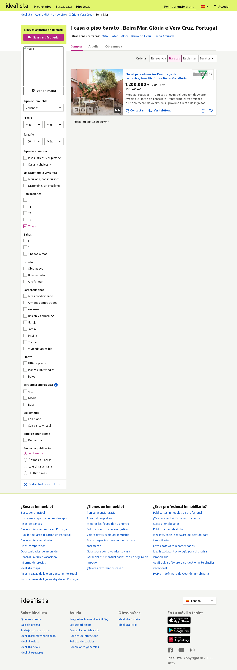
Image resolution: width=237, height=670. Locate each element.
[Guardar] (211, 110)
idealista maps (30, 568)
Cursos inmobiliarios (166, 524)
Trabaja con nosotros (35, 630)
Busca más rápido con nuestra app (44, 518)
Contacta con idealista (85, 630)
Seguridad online (80, 625)
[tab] (77, 47)
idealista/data (30, 641)
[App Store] (179, 620)
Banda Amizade (164, 36)
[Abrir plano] (76, 110)
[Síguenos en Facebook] (170, 650)
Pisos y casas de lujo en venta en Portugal (49, 574)
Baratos (174, 58)
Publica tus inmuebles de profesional (177, 513)
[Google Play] (178, 630)
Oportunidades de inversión (39, 551)
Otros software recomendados (174, 546)
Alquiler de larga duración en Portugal (46, 535)
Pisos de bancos (31, 524)
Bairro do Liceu (141, 36)
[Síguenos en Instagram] (192, 650)
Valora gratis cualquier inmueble (108, 535)
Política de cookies (82, 641)
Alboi (124, 36)
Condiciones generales (84, 647)
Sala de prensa (30, 625)
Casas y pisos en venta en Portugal (44, 529)
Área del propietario (100, 518)
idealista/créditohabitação (38, 636)
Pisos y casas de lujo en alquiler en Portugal (50, 579)
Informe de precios (33, 562)
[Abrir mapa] (90, 110)
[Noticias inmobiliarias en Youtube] (181, 650)
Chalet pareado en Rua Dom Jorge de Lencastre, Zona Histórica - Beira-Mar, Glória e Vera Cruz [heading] (157, 76)
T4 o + (32, 226)
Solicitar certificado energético (107, 529)
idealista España (129, 619)
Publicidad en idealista (168, 529)
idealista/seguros (32, 652)
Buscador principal (33, 513)
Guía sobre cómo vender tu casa (108, 551)
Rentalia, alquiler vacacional (39, 557)
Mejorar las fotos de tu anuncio (108, 524)
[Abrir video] (83, 110)
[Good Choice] (203, 74)
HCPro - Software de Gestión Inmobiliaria (181, 574)
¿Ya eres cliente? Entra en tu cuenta (176, 518)
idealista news (30, 647)
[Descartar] (203, 110)
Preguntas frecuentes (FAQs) (89, 619)
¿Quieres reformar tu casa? (104, 568)
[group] (176, 58)
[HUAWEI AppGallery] (178, 640)
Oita (105, 36)
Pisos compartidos (33, 546)
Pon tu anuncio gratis (101, 513)
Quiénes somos (31, 619)
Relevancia (158, 58)
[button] (55, 385)
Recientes (190, 58)
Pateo (114, 36)
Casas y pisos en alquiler (37, 540)
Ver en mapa (46, 91)
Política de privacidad (84, 636)
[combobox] (205, 6)
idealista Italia (127, 625)
